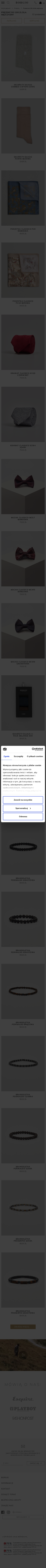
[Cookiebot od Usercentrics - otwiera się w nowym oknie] (32, 749)
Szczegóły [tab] (18, 756)
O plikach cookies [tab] (35, 756)
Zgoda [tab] (6, 756)
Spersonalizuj (21, 808)
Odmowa (23, 816)
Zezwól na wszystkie (23, 800)
